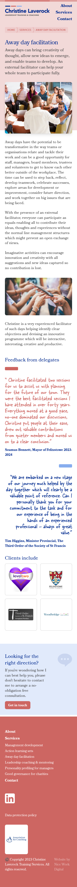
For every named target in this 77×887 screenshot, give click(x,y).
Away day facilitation (19, 757)
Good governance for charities (26, 774)
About (66, 6)
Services (64, 13)
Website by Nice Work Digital (62, 864)
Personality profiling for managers (29, 768)
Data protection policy (21, 815)
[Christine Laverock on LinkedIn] (10, 798)
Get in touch (17, 705)
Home (11, 30)
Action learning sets (19, 751)
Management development (24, 745)
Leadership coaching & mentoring (29, 763)
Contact (64, 19)
